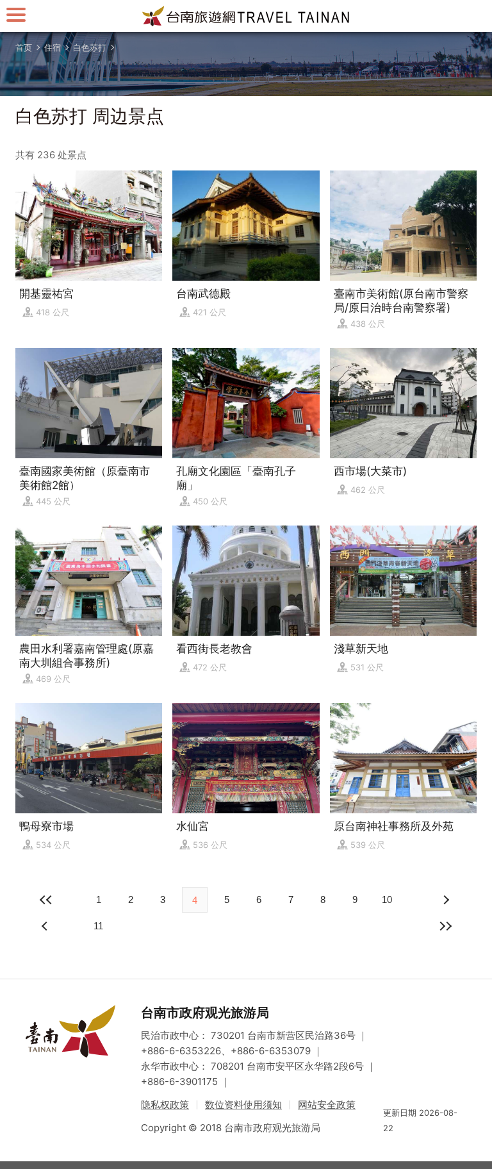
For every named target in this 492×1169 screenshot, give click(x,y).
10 (387, 899)
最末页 (446, 926)
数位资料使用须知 (243, 1105)
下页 (46, 926)
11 (98, 925)
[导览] (16, 14)
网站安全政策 (327, 1105)
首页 (23, 47)
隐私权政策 (165, 1105)
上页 (446, 900)
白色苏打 (89, 47)
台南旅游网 (246, 16)
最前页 (46, 900)
